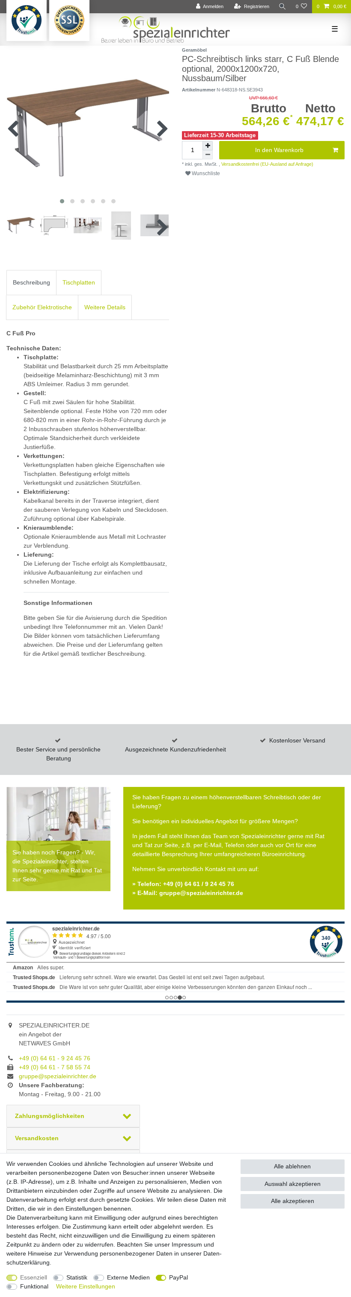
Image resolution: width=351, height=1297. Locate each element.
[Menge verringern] (207, 154)
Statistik (76, 1277)
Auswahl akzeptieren (293, 1183)
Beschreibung (31, 282)
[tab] (31, 282)
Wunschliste (205, 173)
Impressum (187, 1244)
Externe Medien (128, 1277)
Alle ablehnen (292, 1166)
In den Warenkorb (279, 150)
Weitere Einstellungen (85, 1286)
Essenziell (33, 1277)
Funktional (34, 1286)
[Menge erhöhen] (207, 145)
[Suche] (282, 6)
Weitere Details (104, 307)
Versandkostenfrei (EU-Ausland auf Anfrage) (266, 164)
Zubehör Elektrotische (42, 307)
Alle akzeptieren (292, 1200)
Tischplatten (78, 282)
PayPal (178, 1277)
